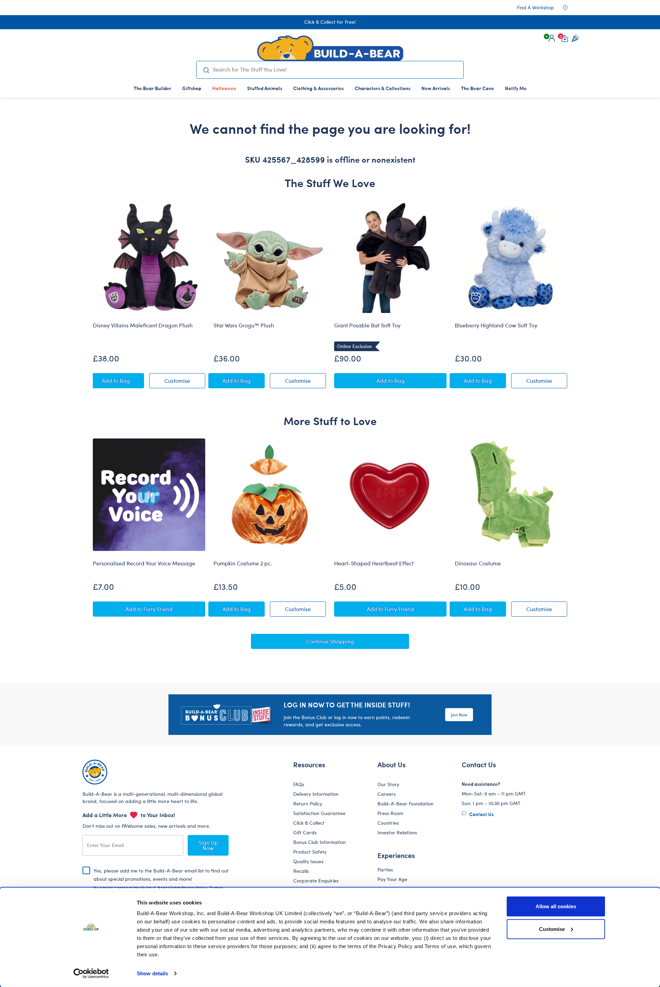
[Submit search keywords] (206, 70)
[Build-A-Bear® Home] (330, 48)
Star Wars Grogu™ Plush (243, 325)
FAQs (298, 784)
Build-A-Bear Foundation (405, 803)
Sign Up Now (208, 845)
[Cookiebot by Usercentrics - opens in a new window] (91, 973)
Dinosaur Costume (478, 563)
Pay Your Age (392, 879)
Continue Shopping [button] (330, 641)
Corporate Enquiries (316, 880)
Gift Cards (305, 832)
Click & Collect (308, 823)
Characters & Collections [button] (382, 88)
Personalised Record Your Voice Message (144, 563)
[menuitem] (152, 88)
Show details (152, 973)
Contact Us (481, 814)
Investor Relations (397, 832)
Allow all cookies (556, 906)
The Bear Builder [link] (152, 88)
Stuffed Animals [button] (264, 88)
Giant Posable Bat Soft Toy (367, 325)
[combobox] (335, 69)
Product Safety (310, 851)
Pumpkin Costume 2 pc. (242, 563)
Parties (385, 869)
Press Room (390, 813)
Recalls (301, 871)
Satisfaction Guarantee (319, 813)
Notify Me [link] (516, 88)
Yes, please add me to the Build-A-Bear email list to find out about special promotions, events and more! (161, 884)
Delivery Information (316, 794)
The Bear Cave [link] (477, 88)
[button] (552, 38)
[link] (224, 88)
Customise (552, 929)
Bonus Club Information (319, 842)
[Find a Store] (570, 7)
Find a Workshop (535, 7)
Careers (386, 794)
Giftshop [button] (191, 88)
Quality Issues (308, 861)
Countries (388, 823)
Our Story (388, 784)
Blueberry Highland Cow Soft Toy (496, 325)
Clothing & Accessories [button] (318, 88)
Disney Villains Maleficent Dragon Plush (142, 325)
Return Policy (307, 803)
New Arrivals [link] (435, 88)
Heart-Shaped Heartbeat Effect (374, 563)
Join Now (459, 714)
